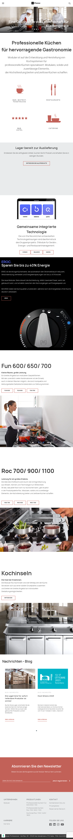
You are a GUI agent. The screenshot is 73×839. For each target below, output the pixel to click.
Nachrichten (14, 692)
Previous (2, 19)
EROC (6, 298)
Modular (7, 803)
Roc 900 (20, 502)
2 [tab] (36, 29)
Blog (6, 692)
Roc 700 (7, 502)
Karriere (7, 824)
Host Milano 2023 (46, 696)
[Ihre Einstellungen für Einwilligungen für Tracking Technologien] (3, 835)
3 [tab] (38, 29)
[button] (70, 3)
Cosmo (25, 252)
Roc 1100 (33, 502)
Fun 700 (32, 390)
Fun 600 (7, 390)
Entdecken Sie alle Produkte (36, 163)
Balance (37, 252)
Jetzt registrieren (60, 781)
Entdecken (8, 598)
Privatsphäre (54, 806)
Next (71, 19)
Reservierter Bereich (57, 809)
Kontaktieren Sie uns (57, 803)
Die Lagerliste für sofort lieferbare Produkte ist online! (16, 698)
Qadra (48, 252)
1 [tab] (34, 29)
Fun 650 (20, 390)
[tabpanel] (36, 19)
